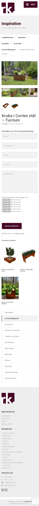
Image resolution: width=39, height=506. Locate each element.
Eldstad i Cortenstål (12, 330)
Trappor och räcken (12, 336)
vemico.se (28, 501)
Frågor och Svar (7, 460)
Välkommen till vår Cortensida (12, 452)
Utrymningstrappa (11, 372)
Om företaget (6, 455)
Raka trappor (9, 348)
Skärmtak (8, 366)
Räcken (7, 360)
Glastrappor (9, 312)
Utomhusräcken (10, 378)
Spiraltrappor (9, 342)
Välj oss (5, 457)
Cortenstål (9, 324)
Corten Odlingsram (16, 124)
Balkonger (8, 354)
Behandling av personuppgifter (12, 463)
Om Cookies (6, 465)
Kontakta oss (6, 468)
